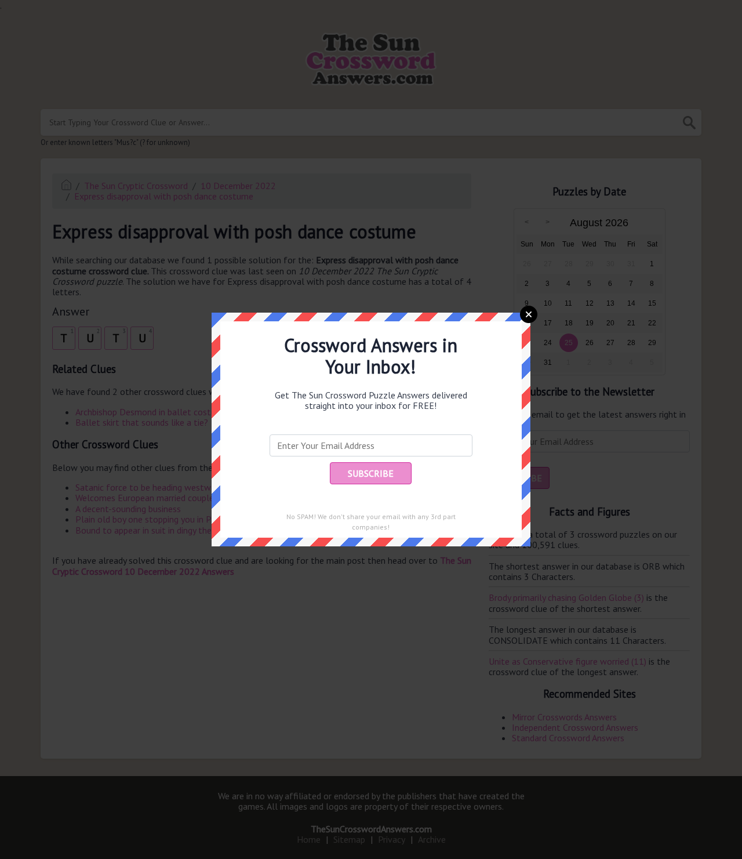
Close (528, 314)
